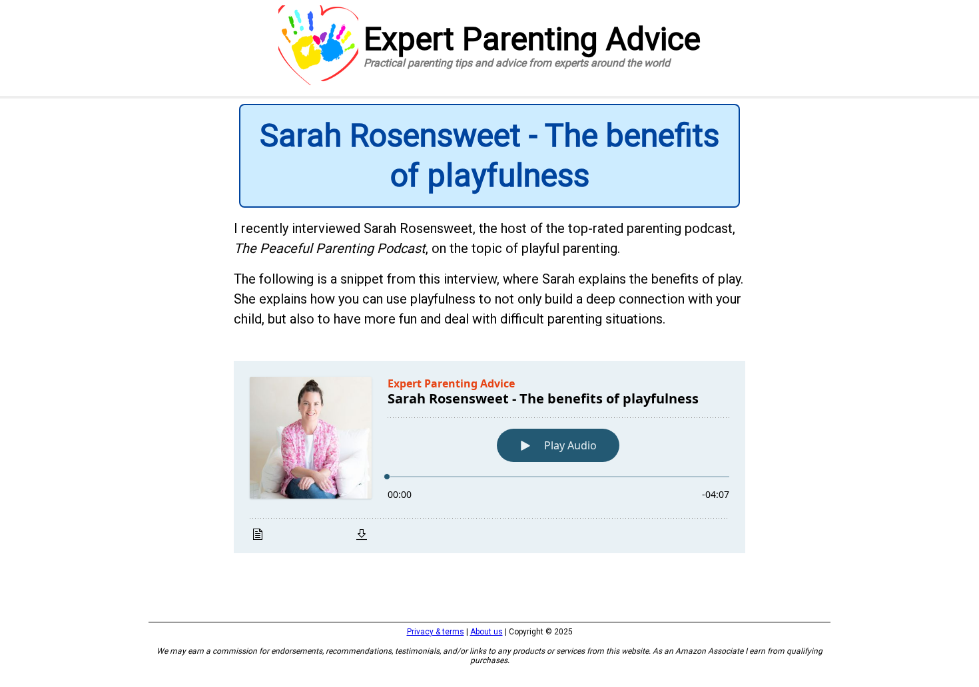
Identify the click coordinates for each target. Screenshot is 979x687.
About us (486, 631)
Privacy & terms (435, 631)
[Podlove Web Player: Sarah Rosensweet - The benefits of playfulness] (489, 457)
